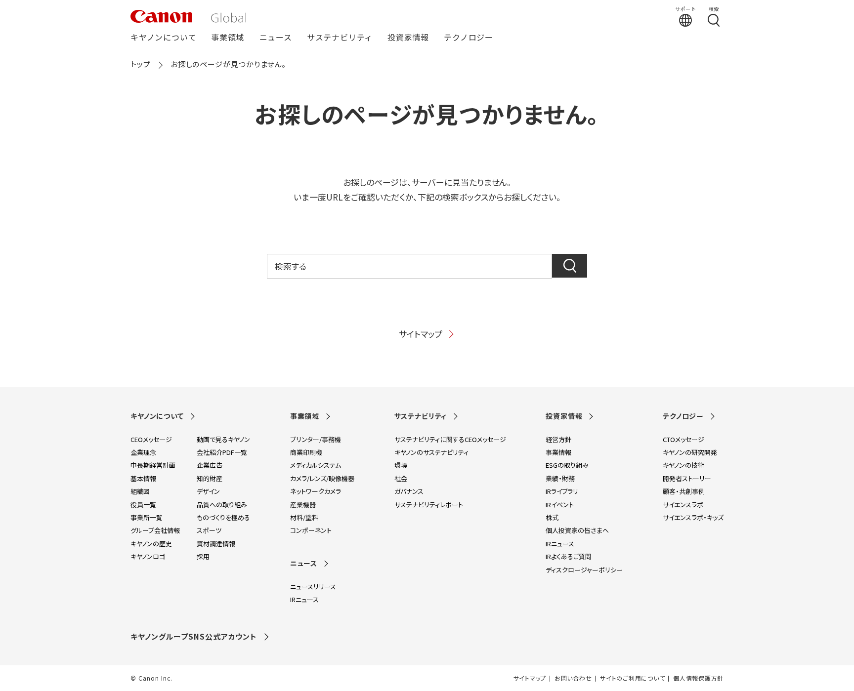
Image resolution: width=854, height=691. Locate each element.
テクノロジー (468, 38)
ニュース (275, 38)
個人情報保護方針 (698, 678)
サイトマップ (420, 333)
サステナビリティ (340, 38)
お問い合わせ (573, 678)
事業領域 (227, 38)
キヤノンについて (163, 38)
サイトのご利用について (632, 678)
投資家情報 (408, 38)
